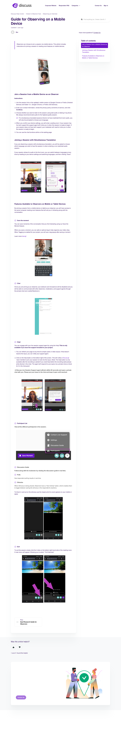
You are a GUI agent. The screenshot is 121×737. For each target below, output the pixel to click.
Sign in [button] (106, 5)
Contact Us (98, 5)
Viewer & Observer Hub (33, 14)
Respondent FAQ (64, 5)
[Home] (22, 5)
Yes (13, 647)
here (23, 236)
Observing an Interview (50, 14)
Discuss (65, 358)
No (19, 647)
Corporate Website (50, 5)
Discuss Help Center (17, 14)
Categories (75, 5)
